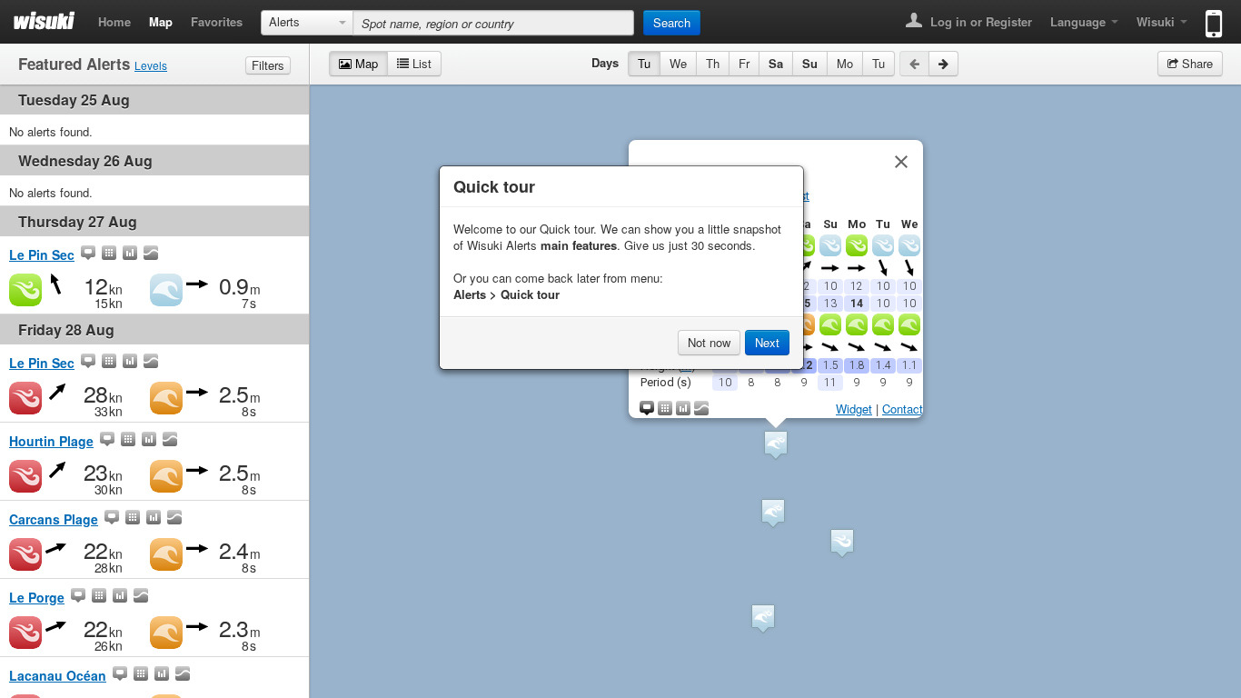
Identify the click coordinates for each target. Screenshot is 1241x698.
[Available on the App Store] (1209, 16)
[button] (763, 618)
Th (713, 63)
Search (671, 22)
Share (1195, 63)
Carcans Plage (53, 519)
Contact (902, 408)
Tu (644, 63)
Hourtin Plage (51, 441)
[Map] (88, 254)
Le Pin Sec (41, 254)
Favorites (217, 21)
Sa (776, 63)
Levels (150, 65)
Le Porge (37, 597)
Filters (268, 65)
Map (161, 21)
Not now (709, 342)
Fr (744, 63)
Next (767, 342)
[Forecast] (109, 254)
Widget (854, 408)
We (678, 63)
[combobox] (307, 22)
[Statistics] (130, 254)
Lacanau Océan (57, 675)
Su (810, 63)
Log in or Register (979, 21)
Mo (845, 63)
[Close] (901, 162)
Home (114, 21)
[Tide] (151, 254)
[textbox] (493, 22)
